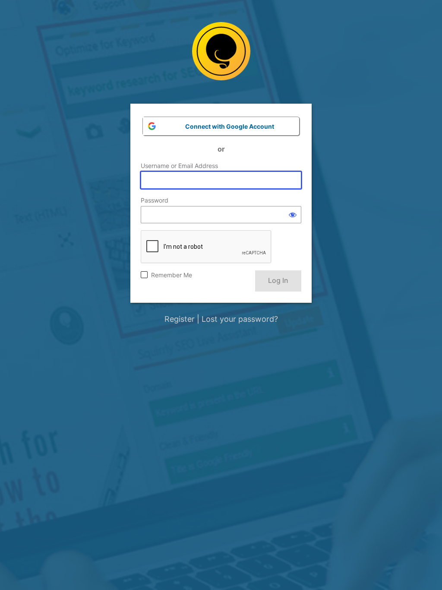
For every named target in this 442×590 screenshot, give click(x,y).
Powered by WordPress (221, 57)
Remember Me (171, 275)
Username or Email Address (179, 165)
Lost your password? (240, 319)
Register (179, 319)
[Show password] (292, 214)
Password (154, 200)
